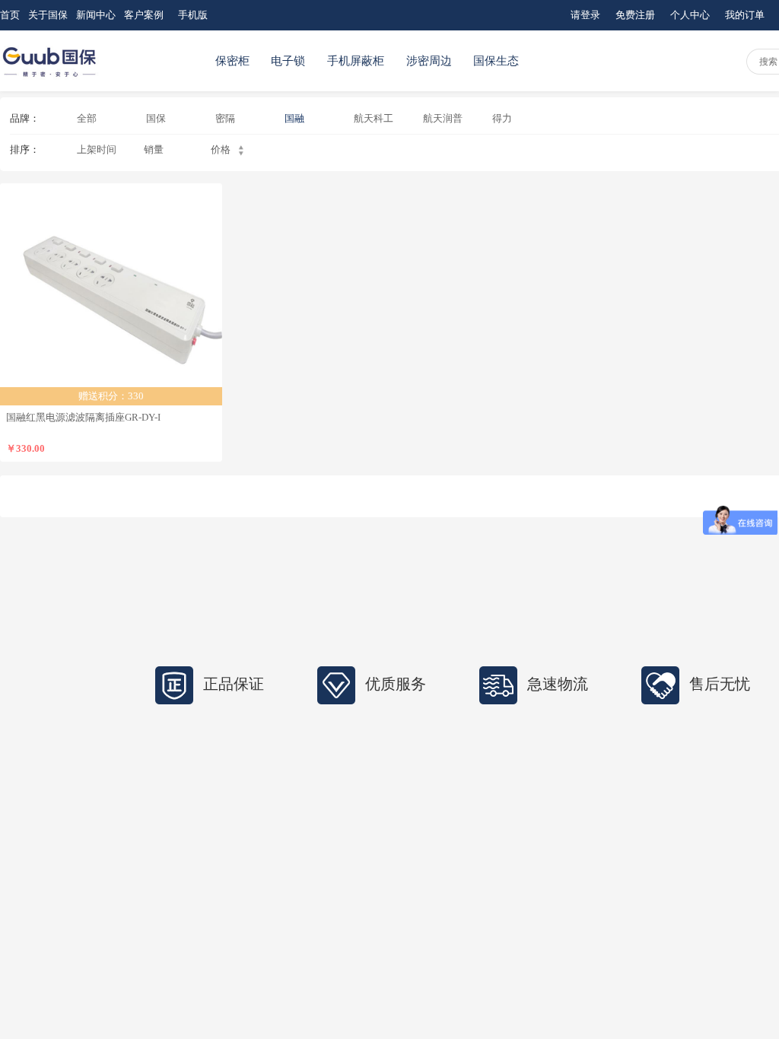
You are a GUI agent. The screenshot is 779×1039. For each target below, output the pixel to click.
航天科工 (373, 118)
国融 (294, 118)
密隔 (225, 118)
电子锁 (288, 61)
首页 (10, 15)
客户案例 (144, 15)
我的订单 (745, 15)
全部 (87, 118)
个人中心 (690, 15)
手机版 (193, 15)
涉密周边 (429, 61)
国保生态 (496, 61)
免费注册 (635, 15)
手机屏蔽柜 (355, 61)
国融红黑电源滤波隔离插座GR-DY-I (83, 417)
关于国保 (48, 15)
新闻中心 (96, 15)
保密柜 (232, 61)
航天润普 (443, 118)
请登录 (585, 15)
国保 (156, 118)
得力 (502, 118)
